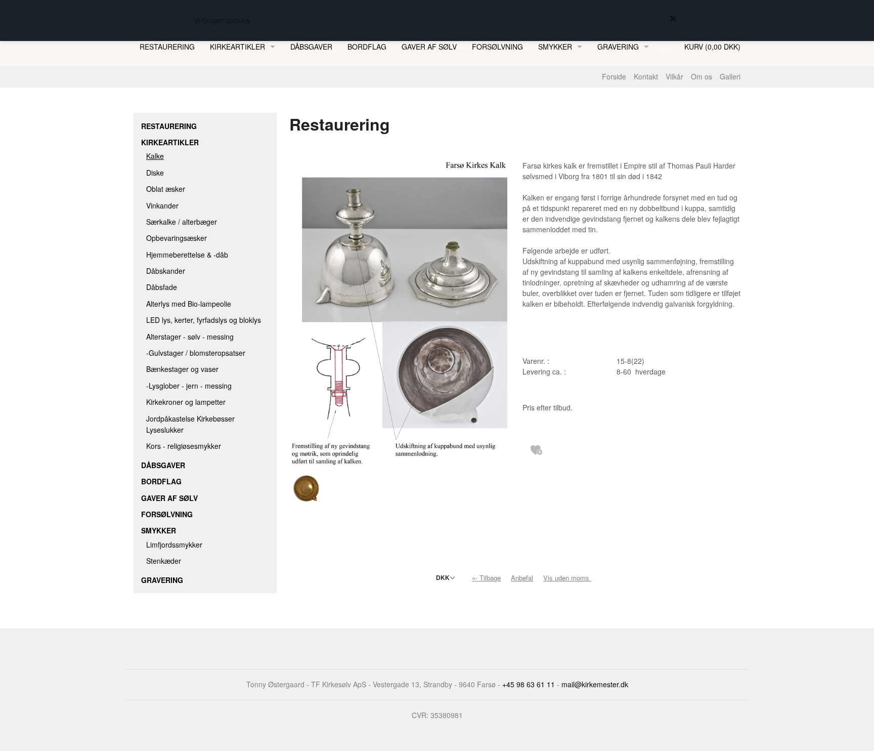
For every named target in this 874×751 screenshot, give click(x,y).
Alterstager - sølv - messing (190, 336)
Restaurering (167, 46)
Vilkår (674, 76)
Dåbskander (165, 271)
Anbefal (522, 577)
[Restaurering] (398, 313)
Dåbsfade (161, 287)
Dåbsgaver (311, 46)
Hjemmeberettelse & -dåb (187, 254)
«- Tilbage (486, 577)
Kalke (155, 156)
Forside (614, 76)
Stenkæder (163, 561)
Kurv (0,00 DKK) (712, 46)
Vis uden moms (568, 577)
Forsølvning (497, 46)
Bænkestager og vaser (182, 369)
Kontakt (646, 76)
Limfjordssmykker (174, 544)
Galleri (730, 76)
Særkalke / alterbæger (181, 222)
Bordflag (366, 46)
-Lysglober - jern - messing (189, 386)
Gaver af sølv (429, 46)
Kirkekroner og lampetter (186, 402)
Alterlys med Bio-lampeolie (188, 304)
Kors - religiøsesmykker (183, 446)
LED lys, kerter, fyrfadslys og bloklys (203, 320)
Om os (701, 76)
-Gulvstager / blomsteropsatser (195, 353)
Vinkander (162, 205)
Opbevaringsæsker (176, 238)
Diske (155, 173)
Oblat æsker (165, 189)
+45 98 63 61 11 (528, 684)
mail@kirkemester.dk (594, 684)
